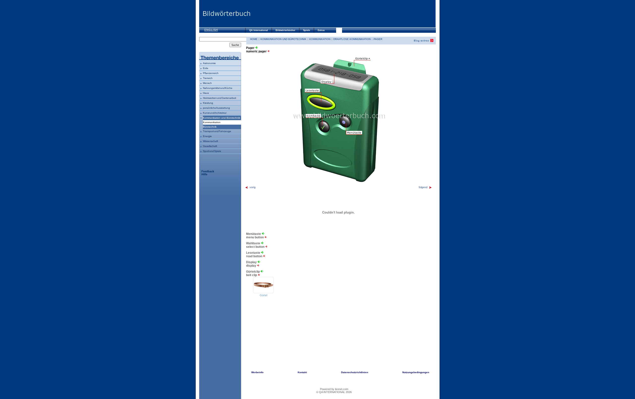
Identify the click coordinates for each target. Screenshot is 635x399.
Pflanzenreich (211, 73)
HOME (253, 39)
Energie (207, 136)
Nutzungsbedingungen (415, 372)
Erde (205, 68)
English (211, 29)
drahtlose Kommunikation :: (353, 39)
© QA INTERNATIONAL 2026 (334, 392)
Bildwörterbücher (285, 30)
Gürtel (263, 295)
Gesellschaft (210, 146)
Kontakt (302, 372)
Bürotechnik (210, 126)
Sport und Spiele (212, 151)
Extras (321, 30)
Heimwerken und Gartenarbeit (219, 98)
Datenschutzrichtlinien (354, 372)
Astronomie (209, 63)
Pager (378, 39)
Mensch (207, 83)
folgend (423, 187)
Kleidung (208, 103)
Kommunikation (319, 39)
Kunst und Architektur (214, 112)
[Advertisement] (343, 13)
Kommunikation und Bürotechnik (221, 117)
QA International (258, 30)
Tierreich (208, 78)
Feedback (207, 171)
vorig (252, 187)
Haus (206, 93)
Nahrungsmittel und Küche (217, 88)
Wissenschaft (210, 141)
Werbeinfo (257, 372)
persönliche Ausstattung (216, 108)
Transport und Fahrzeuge (217, 131)
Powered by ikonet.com (334, 389)
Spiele (306, 30)
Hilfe (204, 174)
